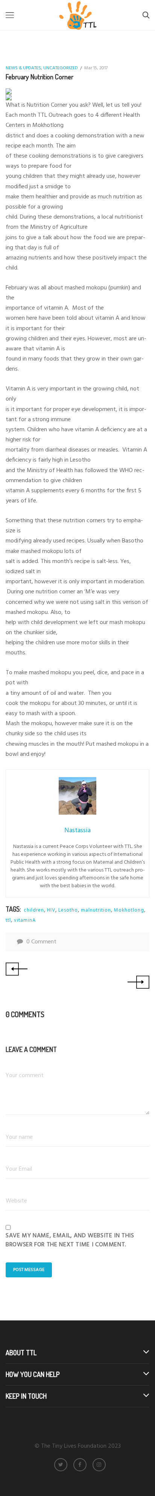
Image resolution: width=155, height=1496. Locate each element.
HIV (51, 910)
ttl (8, 920)
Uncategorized (60, 68)
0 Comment (41, 942)
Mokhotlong (129, 910)
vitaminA (25, 920)
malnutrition (96, 910)
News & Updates (23, 68)
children (34, 910)
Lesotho (68, 910)
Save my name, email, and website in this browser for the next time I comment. (70, 1240)
